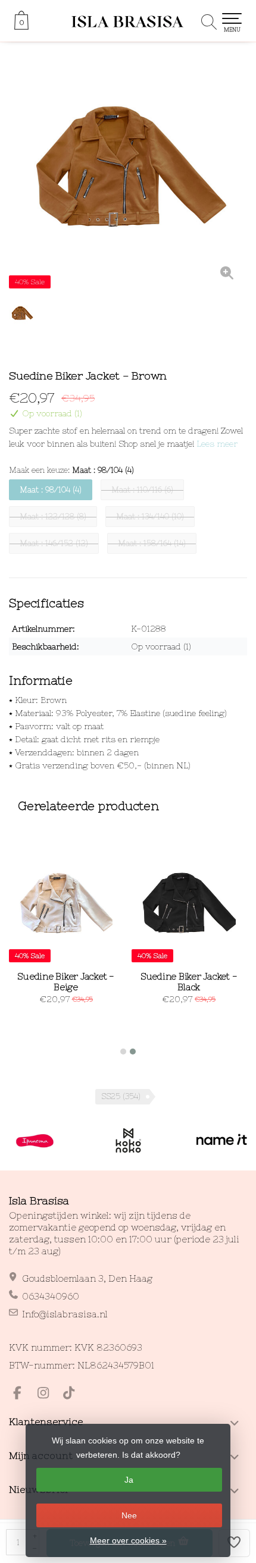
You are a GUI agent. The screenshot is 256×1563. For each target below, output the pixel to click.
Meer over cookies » (128, 1540)
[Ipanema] (35, 1140)
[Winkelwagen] (21, 27)
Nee (129, 1515)
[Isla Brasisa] (128, 21)
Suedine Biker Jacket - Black (189, 981)
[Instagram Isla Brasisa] (48, 1394)
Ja (128, 1479)
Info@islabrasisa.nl (65, 1314)
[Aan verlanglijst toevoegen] (234, 1543)
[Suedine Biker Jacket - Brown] (128, 172)
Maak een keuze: (71, 470)
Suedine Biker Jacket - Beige (65, 981)
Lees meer (217, 443)
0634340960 (50, 1296)
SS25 (121, 1096)
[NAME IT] (222, 1140)
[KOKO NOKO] (128, 1140)
